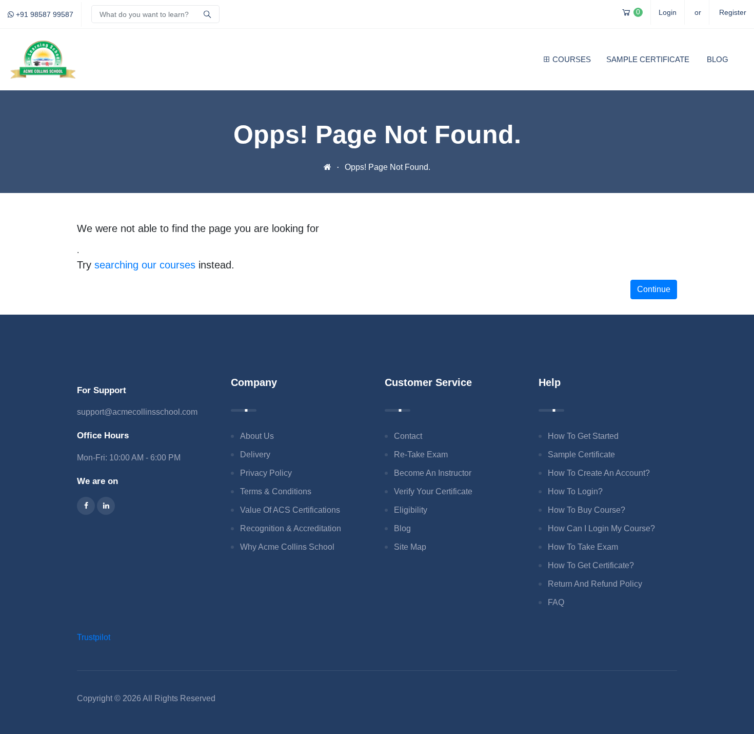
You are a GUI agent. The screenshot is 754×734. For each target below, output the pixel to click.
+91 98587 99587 (43, 14)
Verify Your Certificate (433, 491)
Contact (408, 436)
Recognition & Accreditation (290, 528)
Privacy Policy (266, 473)
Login (668, 12)
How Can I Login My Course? (601, 528)
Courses (571, 59)
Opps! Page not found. (387, 167)
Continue (653, 289)
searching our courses (144, 265)
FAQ (556, 602)
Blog (717, 59)
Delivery (255, 454)
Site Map (410, 547)
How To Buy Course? (586, 510)
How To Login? (575, 491)
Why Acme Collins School (287, 547)
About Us (257, 436)
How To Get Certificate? (591, 565)
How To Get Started (583, 436)
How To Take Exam (583, 547)
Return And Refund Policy (595, 584)
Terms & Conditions (275, 491)
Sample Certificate (647, 59)
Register (732, 12)
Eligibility (410, 510)
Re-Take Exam (421, 454)
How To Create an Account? (599, 473)
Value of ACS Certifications (290, 510)
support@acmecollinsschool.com (137, 412)
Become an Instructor (432, 473)
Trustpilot (93, 637)
